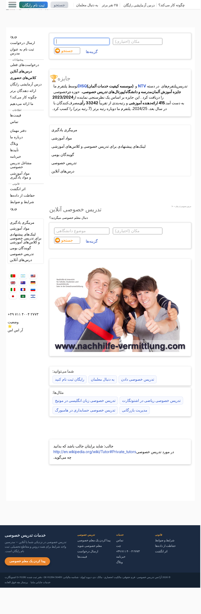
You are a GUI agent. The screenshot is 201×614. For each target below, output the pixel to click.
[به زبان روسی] (33, 289)
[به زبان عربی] (23, 296)
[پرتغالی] (13, 276)
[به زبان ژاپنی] (13, 296)
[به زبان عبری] (33, 296)
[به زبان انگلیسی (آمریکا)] (33, 276)
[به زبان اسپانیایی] (23, 276)
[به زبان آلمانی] (33, 282)
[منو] (12, 5)
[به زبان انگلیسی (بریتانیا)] (13, 282)
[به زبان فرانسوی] (23, 289)
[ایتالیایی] (13, 289)
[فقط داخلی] (7, 511)
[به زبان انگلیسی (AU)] (23, 283)
